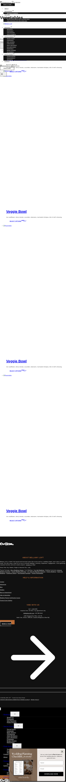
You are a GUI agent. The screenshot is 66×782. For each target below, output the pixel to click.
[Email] (13, 544)
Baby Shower (11, 42)
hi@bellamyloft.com (28, 613)
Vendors (2, 589)
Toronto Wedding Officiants (19, 571)
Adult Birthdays (12, 45)
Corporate (10, 40)
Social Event (11, 38)
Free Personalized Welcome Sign (17, 20)
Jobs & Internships (5, 595)
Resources (7, 761)
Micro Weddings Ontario (17, 570)
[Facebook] (1, 544)
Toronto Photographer (37, 573)
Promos (6, 769)
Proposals (10, 30)
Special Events (8, 726)
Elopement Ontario (11, 573)
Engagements (11, 58)
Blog (1, 587)
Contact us (29, 565)
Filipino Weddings (51, 571)
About (7, 8)
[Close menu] (0, 708)
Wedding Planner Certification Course (10, 598)
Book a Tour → (8, 4)
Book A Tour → (7, 777)
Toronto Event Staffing (6, 600)
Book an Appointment (6, 592)
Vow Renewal (11, 32)
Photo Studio (7, 746)
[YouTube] (11, 544)
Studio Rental (11, 56)
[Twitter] (4, 544)
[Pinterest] (9, 544)
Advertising (3, 584)
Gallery (7, 14)
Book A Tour (7, 68)
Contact (7, 61)
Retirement (10, 52)
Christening (10, 43)
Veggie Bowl (16, 211)
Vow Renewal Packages (24, 573)
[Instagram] (6, 544)
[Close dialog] (62, 751)
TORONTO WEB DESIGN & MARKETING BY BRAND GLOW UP (15, 699)
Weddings (10, 29)
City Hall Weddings (39, 570)
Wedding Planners (12, 13)
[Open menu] (3, 74)
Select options (15, 221)
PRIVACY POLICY (35, 699)
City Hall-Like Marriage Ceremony (36, 571)
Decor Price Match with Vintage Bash (18, 19)
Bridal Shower (11, 50)
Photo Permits (11, 34)
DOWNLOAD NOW (51, 774)
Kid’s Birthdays (11, 47)
